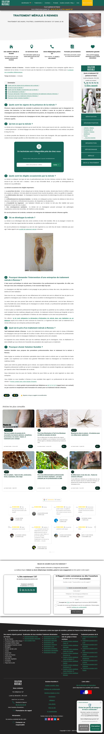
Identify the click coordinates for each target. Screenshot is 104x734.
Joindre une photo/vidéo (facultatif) (77, 588)
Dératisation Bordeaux (50, 648)
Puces (86, 136)
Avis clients (52, 704)
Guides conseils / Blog (66, 3)
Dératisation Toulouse (50, 644)
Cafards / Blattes (89, 128)
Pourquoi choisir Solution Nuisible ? (18, 98)
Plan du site (52, 708)
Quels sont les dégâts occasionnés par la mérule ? (23, 89)
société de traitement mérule (27, 229)
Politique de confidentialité (52, 689)
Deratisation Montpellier (51, 650)
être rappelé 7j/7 (67, 9)
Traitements (38, 3)
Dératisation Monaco (50, 652)
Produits (55, 3)
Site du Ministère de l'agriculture (86, 685)
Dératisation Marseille (50, 640)
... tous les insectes (89, 138)
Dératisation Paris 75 (50, 638)
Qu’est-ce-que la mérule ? (16, 87)
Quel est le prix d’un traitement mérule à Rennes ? (23, 96)
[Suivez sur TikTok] (52, 719)
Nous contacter (87, 3)
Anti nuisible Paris (29, 640)
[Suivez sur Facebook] (46, 719)
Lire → (30, 446)
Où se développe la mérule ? (16, 92)
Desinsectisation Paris (31, 636)
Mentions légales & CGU (51, 693)
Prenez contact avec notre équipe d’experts (23, 381)
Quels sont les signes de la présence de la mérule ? (23, 85)
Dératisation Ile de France (51, 636)
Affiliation (52, 700)
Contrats (47, 3)
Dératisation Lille (49, 642)
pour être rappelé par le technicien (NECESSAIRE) (78, 602)
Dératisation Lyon (49, 646)
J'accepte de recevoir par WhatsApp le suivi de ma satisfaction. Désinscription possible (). (78, 606)
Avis (78, 3)
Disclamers (52, 696)
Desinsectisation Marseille (32, 638)
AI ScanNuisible (52, 711)
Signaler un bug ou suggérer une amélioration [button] (34, 395)
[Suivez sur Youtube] (58, 719)
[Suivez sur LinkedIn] (55, 719)
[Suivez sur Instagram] (49, 719)
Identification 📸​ (26, 3)
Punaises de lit (88, 130)
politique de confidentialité (79, 607)
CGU (68, 602)
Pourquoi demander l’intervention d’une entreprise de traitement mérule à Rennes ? (33, 94)
